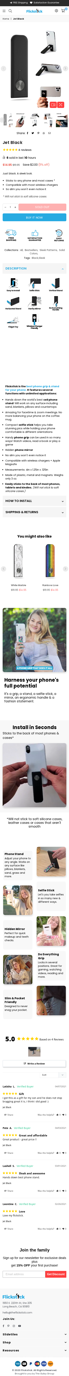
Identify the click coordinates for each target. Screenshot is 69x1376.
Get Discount (56, 1274)
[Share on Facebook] (27, 133)
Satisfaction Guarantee (46, 2)
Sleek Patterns (48, 250)
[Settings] (56, 10)
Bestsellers (31, 250)
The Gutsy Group (44, 1373)
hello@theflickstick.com (17, 1312)
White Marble (18, 585)
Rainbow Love (50, 585)
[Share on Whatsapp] (44, 133)
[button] (58, 1114)
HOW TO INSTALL (18, 501)
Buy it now (34, 218)
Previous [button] (3, 68)
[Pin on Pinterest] (38, 133)
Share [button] (10, 1114)
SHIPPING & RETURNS (21, 512)
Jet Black (7, 1107)
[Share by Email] (49, 133)
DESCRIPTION (16, 268)
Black (35, 258)
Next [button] (65, 68)
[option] (34, 67)
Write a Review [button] (36, 1063)
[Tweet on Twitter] (33, 133)
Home (6, 18)
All (21, 250)
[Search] (10, 10)
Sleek (42, 258)
